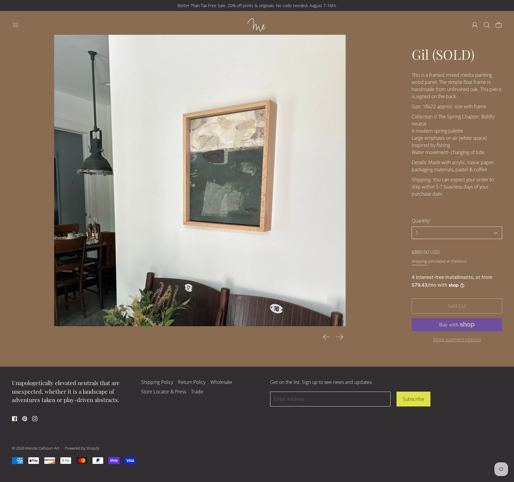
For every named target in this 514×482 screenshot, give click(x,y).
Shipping (419, 261)
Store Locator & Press (163, 391)
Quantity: (421, 220)
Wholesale (221, 382)
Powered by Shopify (82, 448)
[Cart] (498, 25)
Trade (197, 391)
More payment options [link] (457, 339)
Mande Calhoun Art (42, 448)
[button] (486, 25)
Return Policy (192, 382)
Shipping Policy (157, 382)
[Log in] (474, 25)
